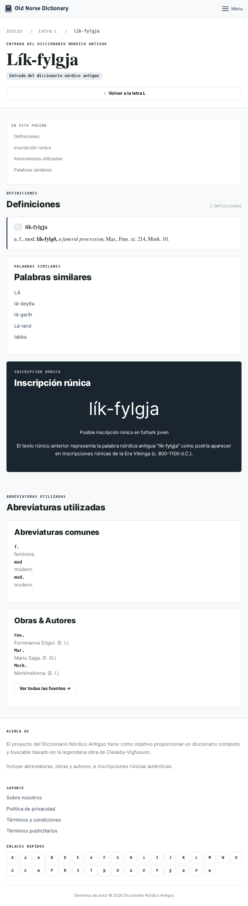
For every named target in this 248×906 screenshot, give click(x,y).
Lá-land (22, 326)
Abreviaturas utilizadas (38, 158)
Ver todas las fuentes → (45, 688)
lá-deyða (24, 303)
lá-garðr (23, 314)
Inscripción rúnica (32, 147)
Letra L (48, 31)
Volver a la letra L (127, 93)
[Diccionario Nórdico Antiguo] (36, 8)
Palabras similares (33, 169)
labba (20, 337)
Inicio (14, 31)
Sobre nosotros (24, 797)
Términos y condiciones (33, 820)
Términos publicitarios (31, 831)
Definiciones (26, 136)
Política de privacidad (30, 809)
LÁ (17, 293)
